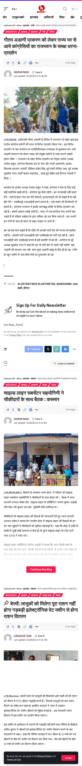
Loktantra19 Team (22, 635)
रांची (43, 32)
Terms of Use (14, 759)
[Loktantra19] (41, 9)
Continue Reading (41, 569)
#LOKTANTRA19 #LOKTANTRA (36, 284)
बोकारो (44, 385)
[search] (65, 9)
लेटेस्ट (52, 32)
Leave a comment (66, 363)
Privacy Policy (44, 756)
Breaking (11, 32)
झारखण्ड (34, 32)
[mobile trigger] (7, 8)
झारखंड (24, 32)
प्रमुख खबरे (46, 595)
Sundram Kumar (21, 71)
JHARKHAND (64, 284)
